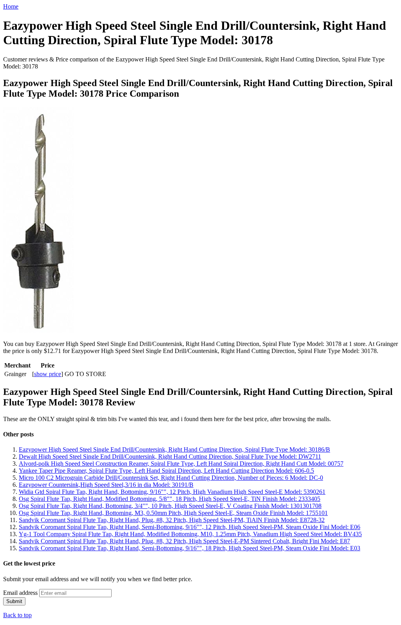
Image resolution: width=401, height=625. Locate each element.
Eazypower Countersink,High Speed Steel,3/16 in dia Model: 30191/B (106, 484)
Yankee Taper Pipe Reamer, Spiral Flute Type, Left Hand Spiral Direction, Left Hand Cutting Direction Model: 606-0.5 (166, 470)
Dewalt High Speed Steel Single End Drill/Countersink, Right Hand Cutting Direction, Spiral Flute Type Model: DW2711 (170, 456)
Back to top (17, 615)
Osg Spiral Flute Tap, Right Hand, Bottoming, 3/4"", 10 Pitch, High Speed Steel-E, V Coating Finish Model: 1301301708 (170, 506)
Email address (20, 592)
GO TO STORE (85, 374)
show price (47, 374)
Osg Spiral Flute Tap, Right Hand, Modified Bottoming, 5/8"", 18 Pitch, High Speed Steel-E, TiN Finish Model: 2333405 (169, 498)
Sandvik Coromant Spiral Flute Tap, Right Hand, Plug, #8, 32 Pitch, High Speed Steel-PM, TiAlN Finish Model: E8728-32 (172, 520)
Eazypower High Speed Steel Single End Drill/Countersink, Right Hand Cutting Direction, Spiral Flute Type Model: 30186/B (174, 449)
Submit (14, 601)
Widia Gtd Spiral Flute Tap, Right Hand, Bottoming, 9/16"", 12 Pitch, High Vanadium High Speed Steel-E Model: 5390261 (172, 491)
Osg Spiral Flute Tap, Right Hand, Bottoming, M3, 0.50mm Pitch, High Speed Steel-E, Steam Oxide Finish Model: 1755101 (173, 513)
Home (10, 6)
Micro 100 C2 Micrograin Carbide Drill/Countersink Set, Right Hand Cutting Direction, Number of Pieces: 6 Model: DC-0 (171, 477)
